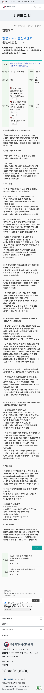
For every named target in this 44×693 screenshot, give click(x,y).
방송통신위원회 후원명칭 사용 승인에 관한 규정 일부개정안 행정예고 (20, 558)
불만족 (15, 605)
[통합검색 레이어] (35, 7)
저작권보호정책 (20, 679)
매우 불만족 (8, 607)
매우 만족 (10, 603)
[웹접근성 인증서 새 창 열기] (39, 687)
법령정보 (30, 26)
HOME (14, 26)
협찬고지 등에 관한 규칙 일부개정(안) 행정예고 (22, 570)
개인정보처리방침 (8, 679)
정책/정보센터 (21, 26)
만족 (21, 603)
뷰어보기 (16, 123)
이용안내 (5, 665)
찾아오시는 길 (7, 662)
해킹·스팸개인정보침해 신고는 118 (13, 683)
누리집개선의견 (7, 619)
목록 (37, 547)
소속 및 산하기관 (7, 629)
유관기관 (5, 636)
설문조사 (5, 624)
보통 (6, 605)
